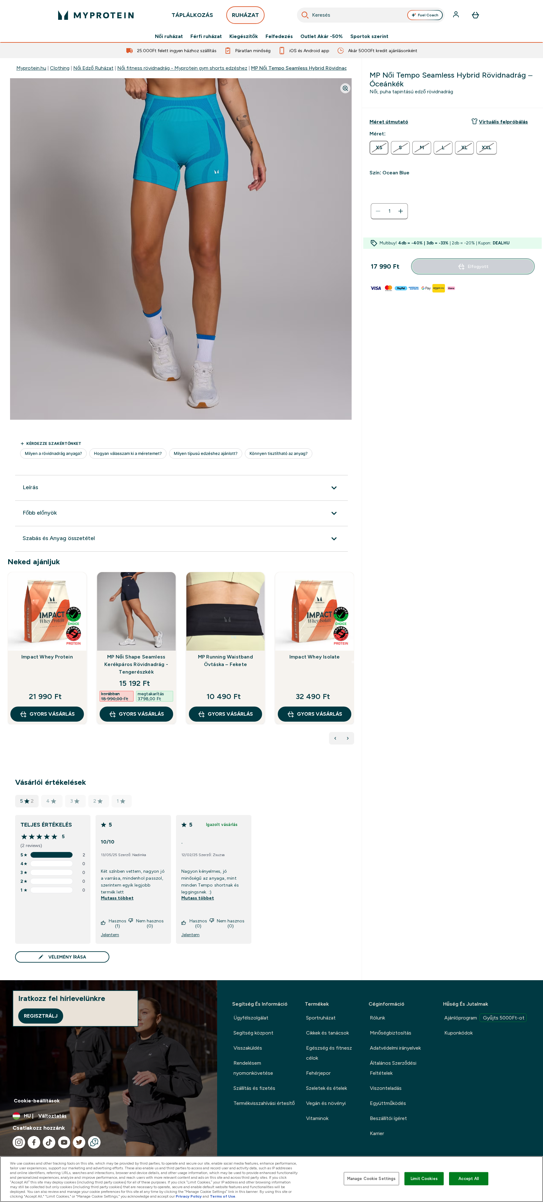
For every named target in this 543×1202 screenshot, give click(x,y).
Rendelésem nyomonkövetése (253, 1068)
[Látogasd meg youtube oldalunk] (64, 1142)
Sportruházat (321, 1017)
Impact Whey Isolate (314, 656)
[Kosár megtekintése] (475, 15)
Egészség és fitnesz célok (329, 1053)
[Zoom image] (345, 88)
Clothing (59, 68)
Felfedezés (279, 36)
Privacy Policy (189, 1196)
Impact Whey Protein (47, 656)
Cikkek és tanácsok (327, 1032)
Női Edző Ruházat (93, 68)
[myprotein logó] (96, 15)
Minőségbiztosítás (390, 1032)
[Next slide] (353, 662)
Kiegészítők (243, 36)
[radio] (379, 148)
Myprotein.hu (31, 68)
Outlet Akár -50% (321, 36)
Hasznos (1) (117, 923)
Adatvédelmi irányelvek (395, 1048)
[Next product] (348, 738)
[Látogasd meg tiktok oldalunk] (49, 1142)
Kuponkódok (458, 1032)
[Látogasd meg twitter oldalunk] (79, 1142)
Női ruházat (169, 36)
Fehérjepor (318, 1073)
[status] (389, 211)
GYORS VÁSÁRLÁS (52, 714)
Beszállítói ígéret (388, 1118)
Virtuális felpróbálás (503, 121)
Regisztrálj (41, 1016)
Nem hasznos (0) (150, 923)
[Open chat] (94, 1142)
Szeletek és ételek (326, 1088)
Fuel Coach (428, 15)
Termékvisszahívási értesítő (264, 1103)
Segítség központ (253, 1032)
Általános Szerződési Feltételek (393, 1068)
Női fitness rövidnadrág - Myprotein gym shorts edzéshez (182, 68)
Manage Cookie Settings (371, 1178)
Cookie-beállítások (37, 1100)
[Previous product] (335, 738)
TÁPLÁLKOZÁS (192, 15)
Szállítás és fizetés (254, 1088)
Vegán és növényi (326, 1103)
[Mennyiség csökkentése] (378, 211)
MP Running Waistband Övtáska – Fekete (225, 660)
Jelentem (110, 934)
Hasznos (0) (198, 923)
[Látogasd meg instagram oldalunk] (19, 1142)
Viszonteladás (386, 1088)
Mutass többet (117, 897)
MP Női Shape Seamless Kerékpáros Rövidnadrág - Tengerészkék (136, 664)
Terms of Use (222, 1196)
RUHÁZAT (245, 15)
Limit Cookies (424, 1178)
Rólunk (377, 1017)
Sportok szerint (369, 36)
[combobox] (371, 15)
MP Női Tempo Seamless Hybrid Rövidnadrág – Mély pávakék (321, 68)
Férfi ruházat (206, 36)
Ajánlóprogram (484, 1017)
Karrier (377, 1133)
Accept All (468, 1178)
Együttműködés (388, 1103)
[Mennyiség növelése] (401, 211)
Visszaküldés (247, 1048)
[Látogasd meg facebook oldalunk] (34, 1142)
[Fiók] (456, 15)
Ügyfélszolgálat (250, 1017)
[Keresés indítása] (305, 15)
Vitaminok (317, 1118)
